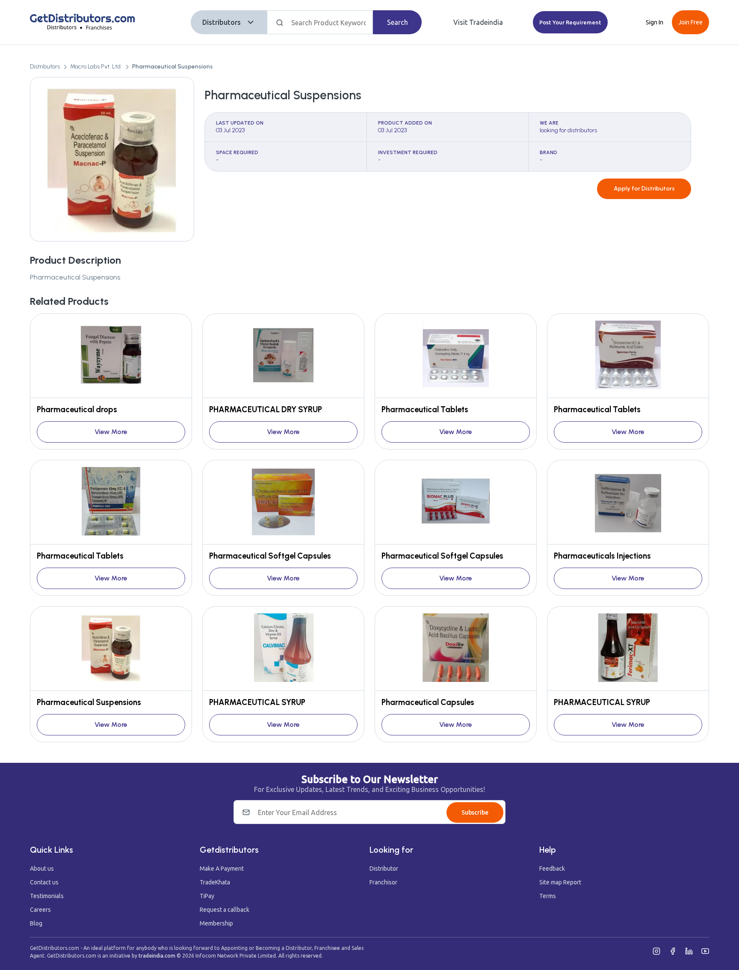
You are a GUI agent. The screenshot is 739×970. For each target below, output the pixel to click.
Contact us (44, 882)
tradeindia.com (157, 955)
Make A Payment (222, 868)
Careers (40, 909)
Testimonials (47, 896)
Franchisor (383, 882)
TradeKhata (215, 882)
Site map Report (560, 882)
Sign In (654, 22)
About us (42, 868)
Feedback (552, 868)
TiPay (207, 896)
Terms (547, 896)
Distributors (221, 22)
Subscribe (474, 812)
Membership (216, 923)
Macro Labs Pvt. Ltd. (96, 66)
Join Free (690, 22)
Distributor (384, 868)
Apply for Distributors (644, 188)
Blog (36, 923)
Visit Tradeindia (478, 22)
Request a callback (224, 909)
